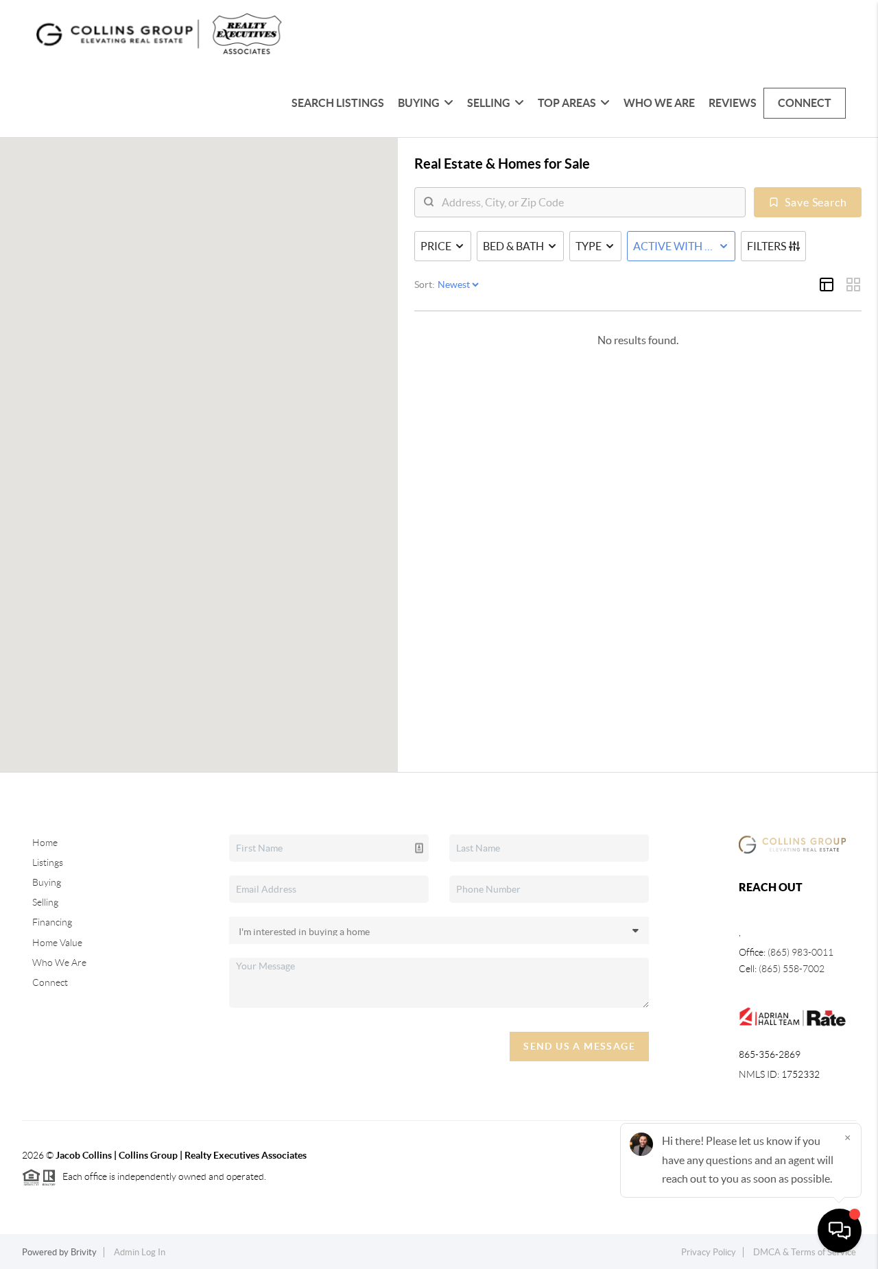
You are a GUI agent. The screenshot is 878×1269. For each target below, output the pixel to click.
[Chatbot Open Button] (840, 1231)
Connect (804, 103)
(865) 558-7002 (791, 968)
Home (45, 842)
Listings (47, 862)
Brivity (84, 1252)
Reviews (733, 103)
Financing (52, 922)
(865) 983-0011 (800, 952)
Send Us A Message (579, 1046)
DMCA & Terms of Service (804, 1252)
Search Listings (338, 103)
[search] (588, 202)
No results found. (637, 340)
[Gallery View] (853, 284)
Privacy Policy (708, 1252)
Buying (46, 882)
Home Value (57, 942)
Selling (45, 902)
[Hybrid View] (826, 284)
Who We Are (659, 103)
